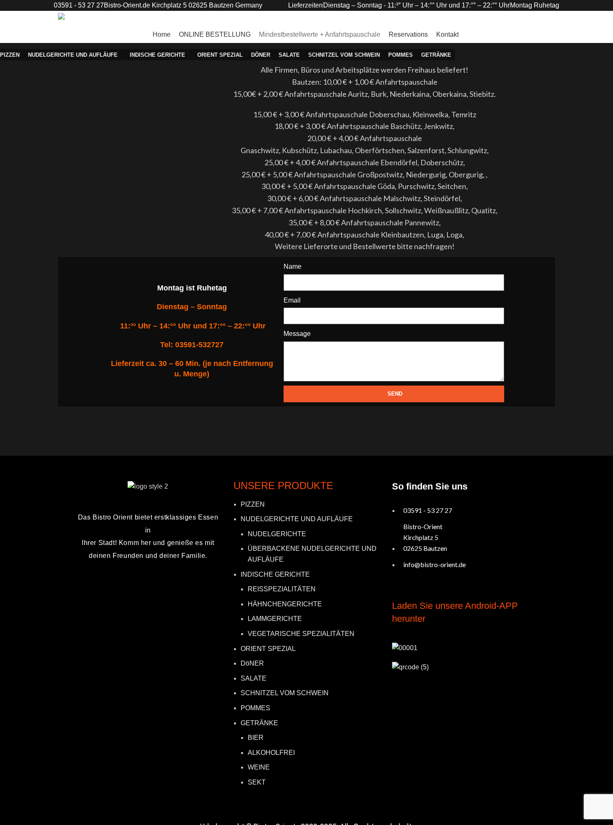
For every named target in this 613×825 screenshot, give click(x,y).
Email (292, 300)
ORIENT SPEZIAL (268, 648)
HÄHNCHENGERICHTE (285, 604)
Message (297, 333)
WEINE (259, 767)
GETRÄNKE (259, 723)
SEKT (257, 782)
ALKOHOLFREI (271, 752)
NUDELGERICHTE (277, 533)
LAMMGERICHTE (275, 618)
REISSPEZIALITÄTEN (282, 589)
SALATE (253, 678)
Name (292, 266)
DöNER (252, 663)
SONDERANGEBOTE (524, 34)
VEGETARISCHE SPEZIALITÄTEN (301, 633)
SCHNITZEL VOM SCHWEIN (285, 692)
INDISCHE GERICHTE (275, 574)
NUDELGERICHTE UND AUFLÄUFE (297, 518)
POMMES (255, 707)
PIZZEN (253, 504)
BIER (256, 737)
